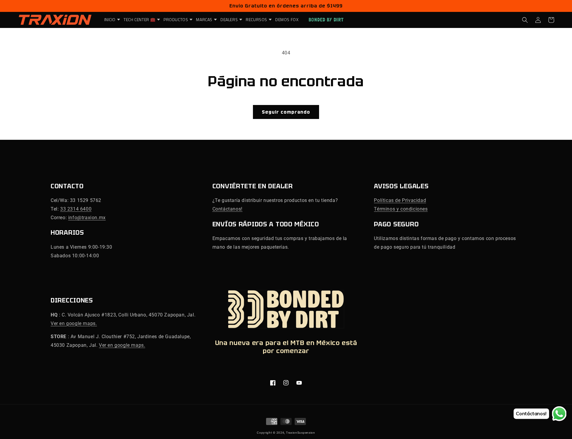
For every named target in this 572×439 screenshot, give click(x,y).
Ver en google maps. (74, 323)
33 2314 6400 (75, 209)
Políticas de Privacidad (400, 200)
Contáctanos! (227, 209)
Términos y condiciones (401, 209)
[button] (110, 19)
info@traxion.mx (87, 217)
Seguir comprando (286, 112)
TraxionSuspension (300, 432)
